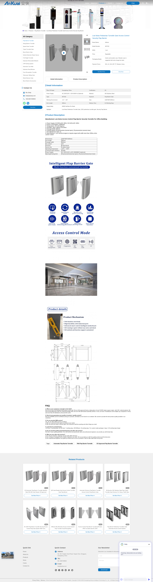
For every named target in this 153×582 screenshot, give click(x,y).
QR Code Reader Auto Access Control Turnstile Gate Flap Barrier (63, 491)
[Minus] (149, 544)
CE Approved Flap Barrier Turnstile (107, 443)
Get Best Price (101, 71)
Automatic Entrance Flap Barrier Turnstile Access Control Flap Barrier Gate (90, 491)
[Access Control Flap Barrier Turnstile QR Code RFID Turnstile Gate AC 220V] (90, 513)
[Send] (149, 579)
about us (94, 3)
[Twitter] (59, 570)
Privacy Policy (35, 580)
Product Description (80, 79)
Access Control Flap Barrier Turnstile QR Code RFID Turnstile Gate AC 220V (90, 527)
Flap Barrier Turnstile (40, 30)
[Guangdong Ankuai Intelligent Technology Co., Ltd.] (17, 3)
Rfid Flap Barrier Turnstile (84, 443)
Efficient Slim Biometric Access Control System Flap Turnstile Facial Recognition (63, 527)
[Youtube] (66, 570)
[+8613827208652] (72, 570)
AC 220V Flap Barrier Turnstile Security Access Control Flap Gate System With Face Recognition (36, 527)
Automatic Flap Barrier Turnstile (63, 443)
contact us (119, 3)
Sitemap (43, 580)
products (101, 3)
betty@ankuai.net (30, 95)
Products (31, 30)
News (24, 560)
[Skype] (28, 103)
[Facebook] (62, 570)
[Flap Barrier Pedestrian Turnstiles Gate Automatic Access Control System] (117, 513)
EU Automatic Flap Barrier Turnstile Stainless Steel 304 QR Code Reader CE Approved (36, 491)
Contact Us (26, 566)
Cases (25, 563)
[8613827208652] (69, 570)
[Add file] (121, 579)
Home (87, 3)
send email (104, 569)
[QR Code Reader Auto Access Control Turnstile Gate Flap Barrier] (63, 477)
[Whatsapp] (24, 103)
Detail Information (56, 79)
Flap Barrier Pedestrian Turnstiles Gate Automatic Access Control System (117, 527)
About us (25, 554)
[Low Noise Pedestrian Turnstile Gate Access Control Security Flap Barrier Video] (63, 52)
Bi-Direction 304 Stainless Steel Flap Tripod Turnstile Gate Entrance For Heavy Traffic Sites (117, 491)
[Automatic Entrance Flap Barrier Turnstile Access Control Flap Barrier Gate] (90, 476)
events (110, 3)
